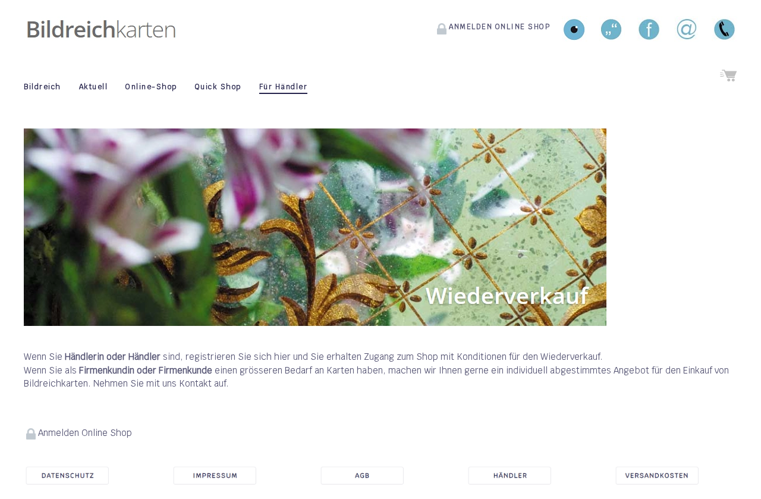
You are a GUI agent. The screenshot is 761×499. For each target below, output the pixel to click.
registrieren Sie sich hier (238, 356)
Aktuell (93, 87)
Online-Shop (151, 87)
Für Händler (283, 87)
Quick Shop (218, 87)
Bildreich (42, 87)
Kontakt (195, 383)
